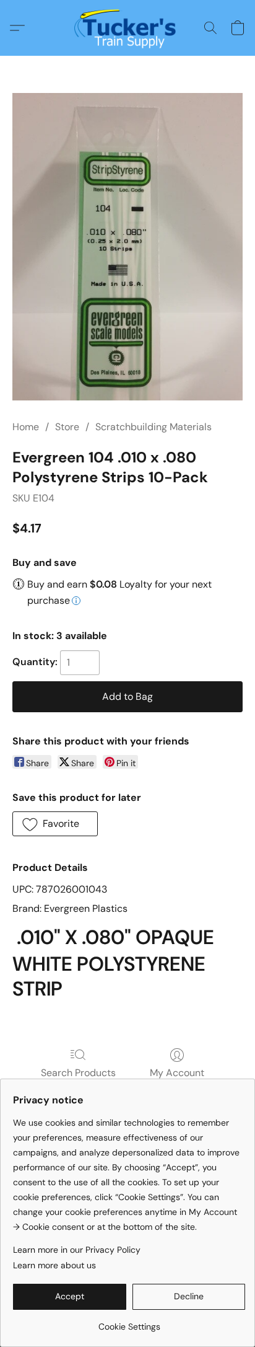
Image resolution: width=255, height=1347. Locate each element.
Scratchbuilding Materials (153, 426)
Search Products (78, 1072)
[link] (129, 1322)
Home (25, 426)
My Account (177, 1072)
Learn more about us (54, 1265)
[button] (127, 28)
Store (67, 426)
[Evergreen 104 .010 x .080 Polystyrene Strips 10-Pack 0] (127, 246)
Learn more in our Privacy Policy (76, 1249)
